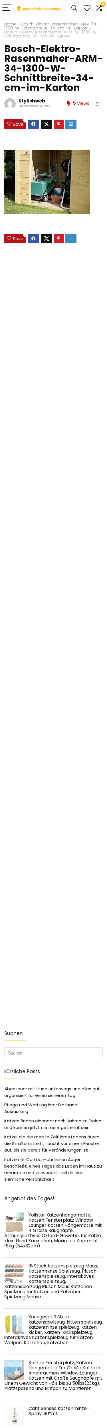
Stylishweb (32, 101)
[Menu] (7, 8)
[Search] (74, 8)
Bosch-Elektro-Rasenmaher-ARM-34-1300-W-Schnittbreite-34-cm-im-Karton (51, 26)
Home (10, 24)
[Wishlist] (87, 8)
